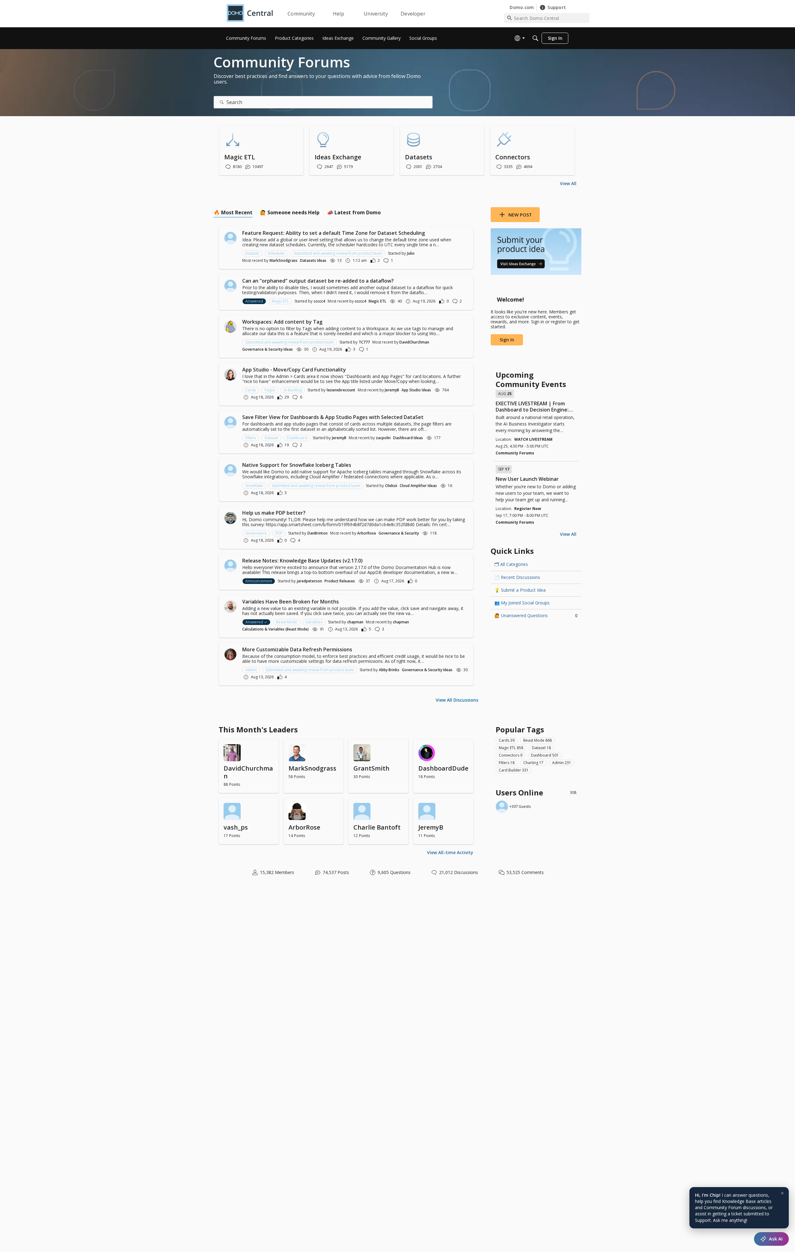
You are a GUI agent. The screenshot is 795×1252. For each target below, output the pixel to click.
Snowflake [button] (254, 485)
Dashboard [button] (297, 437)
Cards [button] (250, 390)
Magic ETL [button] (280, 301)
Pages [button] (270, 390)
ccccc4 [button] (319, 301)
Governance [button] (256, 533)
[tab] (233, 212)
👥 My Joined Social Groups (522, 603)
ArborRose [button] (366, 533)
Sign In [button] (507, 340)
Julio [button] (411, 253)
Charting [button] (533, 762)
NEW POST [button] (520, 215)
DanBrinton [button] (317, 533)
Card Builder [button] (514, 770)
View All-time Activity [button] (450, 852)
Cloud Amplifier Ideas (418, 485)
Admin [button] (251, 669)
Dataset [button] (252, 253)
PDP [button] (279, 533)
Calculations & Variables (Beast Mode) (275, 629)
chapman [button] (355, 622)
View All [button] (568, 183)
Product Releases (340, 581)
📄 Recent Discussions (517, 577)
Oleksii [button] (391, 485)
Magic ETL (377, 301)
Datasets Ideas (313, 260)
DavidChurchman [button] (414, 342)
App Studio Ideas (416, 390)
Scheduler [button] (276, 253)
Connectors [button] (510, 755)
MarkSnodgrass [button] (284, 260)
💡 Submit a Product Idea (520, 590)
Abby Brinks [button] (389, 669)
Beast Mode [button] (286, 622)
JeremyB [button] (392, 390)
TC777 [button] (364, 342)
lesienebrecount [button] (341, 390)
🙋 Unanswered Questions (536, 615)
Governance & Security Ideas (267, 349)
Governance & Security (399, 533)
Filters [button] (250, 437)
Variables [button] (314, 622)
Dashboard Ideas (408, 437)
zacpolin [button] (383, 437)
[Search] (535, 38)
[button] (230, 238)
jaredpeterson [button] (309, 581)
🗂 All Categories (511, 564)
